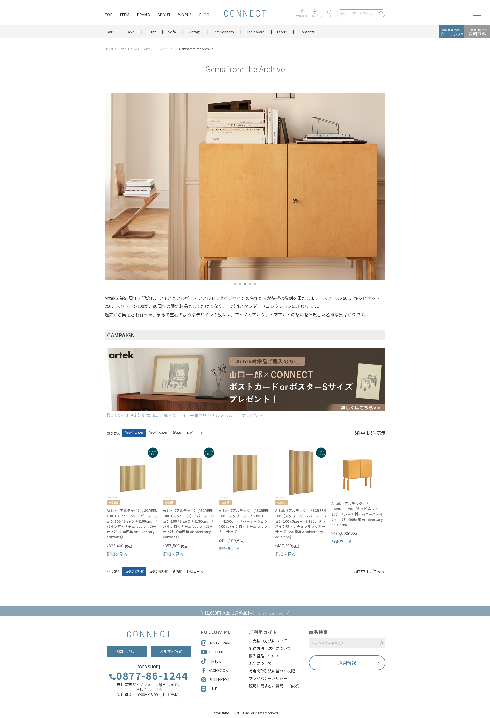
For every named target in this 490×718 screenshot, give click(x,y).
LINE (213, 688)
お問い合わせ (126, 651)
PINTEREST (219, 679)
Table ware (255, 31)
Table (130, 31)
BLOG (204, 14)
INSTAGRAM (219, 642)
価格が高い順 (158, 432)
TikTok (215, 661)
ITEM (124, 14)
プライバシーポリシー (268, 678)
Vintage (195, 31)
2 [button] (239, 284)
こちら (156, 689)
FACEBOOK (218, 670)
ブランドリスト (129, 48)
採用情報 (347, 662)
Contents (306, 31)
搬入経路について (264, 655)
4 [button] (250, 284)
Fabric (282, 31)
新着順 (177, 432)
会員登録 (301, 16)
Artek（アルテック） (160, 48)
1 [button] (234, 284)
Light (152, 31)
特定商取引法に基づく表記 (272, 670)
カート (328, 16)
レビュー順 (195, 432)
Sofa (172, 31)
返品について (260, 663)
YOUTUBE (218, 652)
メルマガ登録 (171, 651)
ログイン (316, 16)
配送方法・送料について (270, 648)
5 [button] (255, 284)
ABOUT (164, 14)
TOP (109, 14)
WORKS (185, 14)
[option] (245, 186)
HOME (109, 48)
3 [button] (245, 284)
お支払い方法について (268, 640)
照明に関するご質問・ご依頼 (274, 685)
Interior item (224, 31)
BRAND (143, 14)
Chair (109, 31)
